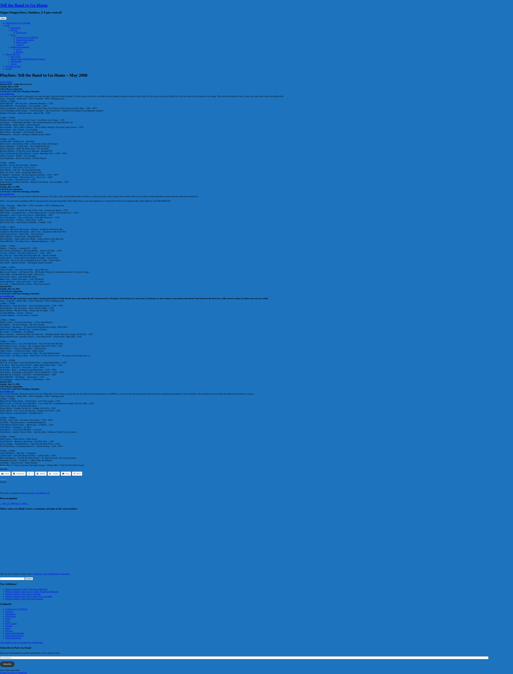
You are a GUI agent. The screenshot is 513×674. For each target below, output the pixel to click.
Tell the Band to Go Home (24, 5)
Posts (7, 25)
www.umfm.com (7, 94)
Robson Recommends (20, 47)
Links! (19, 49)
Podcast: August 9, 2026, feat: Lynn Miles (23, 594)
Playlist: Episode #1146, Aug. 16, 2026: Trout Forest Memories (32, 592)
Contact (8, 69)
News (13, 35)
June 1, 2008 (22, 503)
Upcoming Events (13, 66)
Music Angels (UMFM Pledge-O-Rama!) (28, 59)
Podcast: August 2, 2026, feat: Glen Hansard (24, 599)
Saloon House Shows (25, 40)
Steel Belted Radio (13, 638)
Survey (14, 64)
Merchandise (16, 61)
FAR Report (21, 33)
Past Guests (15, 57)
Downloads (15, 28)
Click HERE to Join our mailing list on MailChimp (21, 642)
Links (7, 619)
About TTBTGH (12, 54)
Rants (7, 628)
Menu (3, 18)
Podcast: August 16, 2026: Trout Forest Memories (26, 589)
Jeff (47, 493)
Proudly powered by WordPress (13, 673)
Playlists (14, 30)
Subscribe (7, 664)
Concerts (20, 45)
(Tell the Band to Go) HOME (17, 23)
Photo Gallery (22, 42)
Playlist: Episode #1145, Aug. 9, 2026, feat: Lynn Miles (28, 596)
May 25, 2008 (7, 503)
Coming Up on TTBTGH (27, 37)
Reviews (19, 52)
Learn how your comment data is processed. (51, 574)
